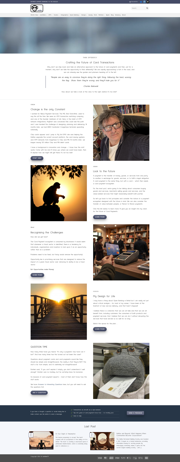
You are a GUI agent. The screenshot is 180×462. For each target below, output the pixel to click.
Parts (95, 15)
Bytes (107, 15)
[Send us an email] (147, 1)
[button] (133, 1)
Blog (112, 15)
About (124, 15)
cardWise (43, 15)
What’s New (34, 15)
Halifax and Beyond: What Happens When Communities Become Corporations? (131, 434)
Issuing (91, 15)
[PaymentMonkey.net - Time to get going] (37, 8)
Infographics (64, 15)
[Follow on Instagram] (144, 1)
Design (83, 15)
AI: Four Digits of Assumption (65, 434)
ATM (50, 15)
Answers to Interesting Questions (50, 384)
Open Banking (74, 15)
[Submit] (147, 8)
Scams (56, 15)
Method (101, 15)
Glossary (118, 15)
